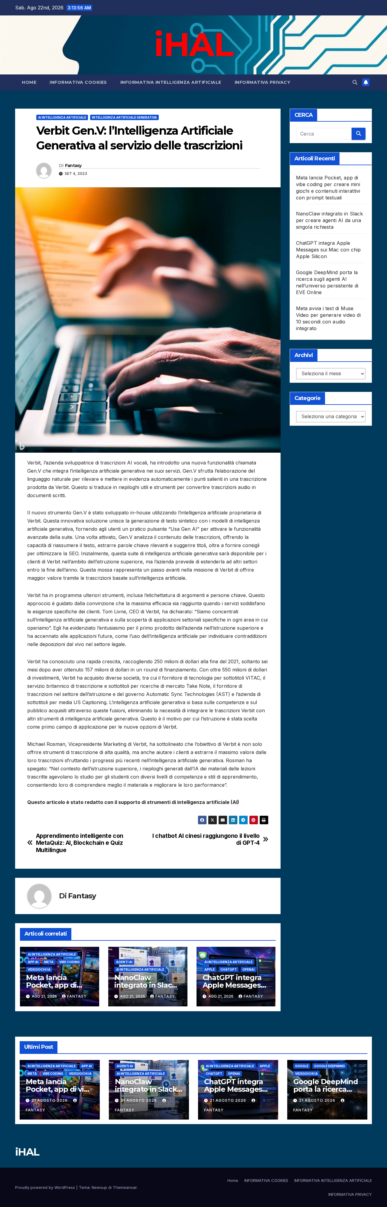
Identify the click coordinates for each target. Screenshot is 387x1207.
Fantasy (73, 165)
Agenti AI (124, 962)
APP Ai (33, 962)
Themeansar (125, 1187)
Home (29, 82)
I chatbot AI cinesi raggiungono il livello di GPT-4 (206, 839)
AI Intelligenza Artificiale (62, 117)
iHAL (193, 44)
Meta (49, 962)
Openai (248, 969)
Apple (209, 969)
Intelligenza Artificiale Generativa (124, 117)
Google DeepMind (329, 1066)
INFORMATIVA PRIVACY (263, 82)
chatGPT (228, 969)
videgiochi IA (39, 969)
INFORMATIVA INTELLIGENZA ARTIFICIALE (170, 82)
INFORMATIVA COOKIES (78, 82)
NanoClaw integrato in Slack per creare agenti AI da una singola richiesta (329, 220)
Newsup (99, 1187)
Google (301, 1066)
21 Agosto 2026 (50, 1100)
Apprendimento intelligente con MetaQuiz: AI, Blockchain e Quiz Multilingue (79, 842)
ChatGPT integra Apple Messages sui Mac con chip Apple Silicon (328, 249)
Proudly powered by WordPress (45, 1187)
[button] (355, 82)
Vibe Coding (69, 962)
